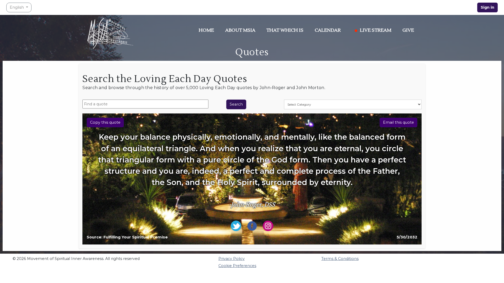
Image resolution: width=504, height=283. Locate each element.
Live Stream (375, 30)
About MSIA (240, 30)
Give (408, 30)
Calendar (328, 30)
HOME (206, 30)
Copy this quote (105, 122)
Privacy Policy (231, 258)
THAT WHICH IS (284, 30)
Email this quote (398, 122)
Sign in (487, 7)
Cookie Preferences (237, 265)
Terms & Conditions (340, 258)
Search (236, 104)
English (17, 7)
